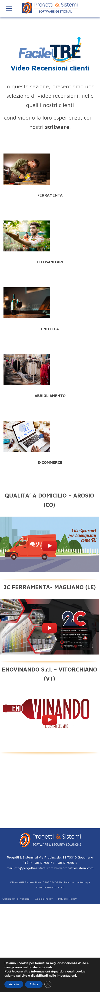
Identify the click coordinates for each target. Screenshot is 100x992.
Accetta (14, 984)
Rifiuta (34, 984)
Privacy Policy (67, 898)
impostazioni (66, 976)
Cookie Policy (44, 898)
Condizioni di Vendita (16, 898)
